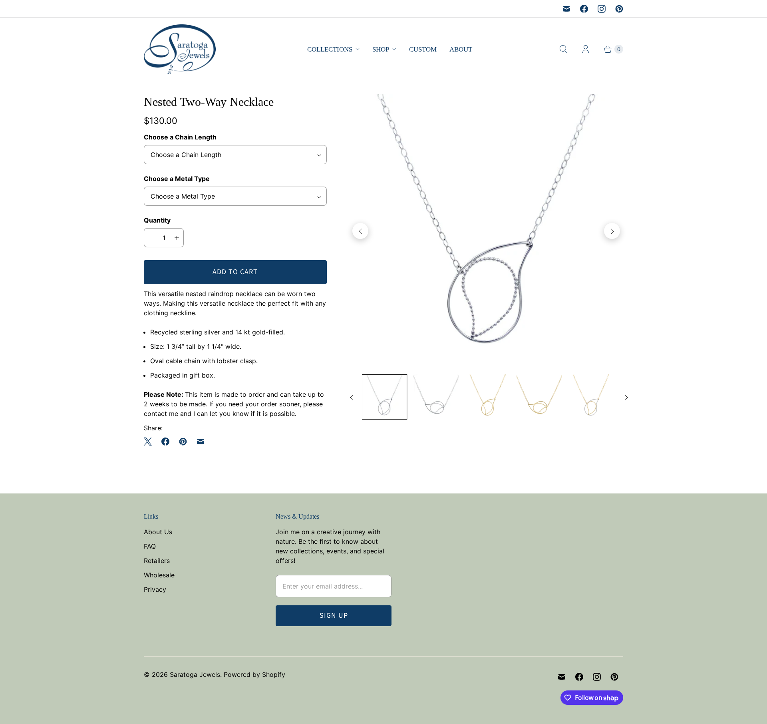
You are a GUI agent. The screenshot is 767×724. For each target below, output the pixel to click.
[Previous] (360, 231)
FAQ (150, 546)
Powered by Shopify (254, 674)
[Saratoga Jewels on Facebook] (584, 9)
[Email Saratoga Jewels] (566, 9)
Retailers (157, 561)
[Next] (612, 231)
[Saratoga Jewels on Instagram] (601, 9)
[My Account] (585, 49)
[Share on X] (150, 441)
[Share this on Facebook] (165, 441)
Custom (423, 49)
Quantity (157, 220)
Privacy (155, 589)
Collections (329, 49)
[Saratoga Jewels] (180, 49)
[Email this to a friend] (200, 441)
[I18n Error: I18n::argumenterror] (384, 397)
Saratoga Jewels (195, 674)
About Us (158, 532)
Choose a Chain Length (180, 137)
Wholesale (159, 575)
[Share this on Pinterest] (183, 441)
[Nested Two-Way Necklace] (486, 231)
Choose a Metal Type (177, 179)
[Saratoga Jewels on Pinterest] (619, 9)
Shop (380, 49)
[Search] (563, 49)
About (460, 49)
